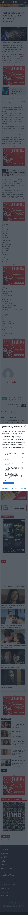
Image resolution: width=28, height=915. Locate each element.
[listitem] (14, 454)
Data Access (14, 488)
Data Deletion (5, 488)
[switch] (22, 457)
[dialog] (14, 457)
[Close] (25, 426)
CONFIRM (8, 483)
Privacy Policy (22, 488)
